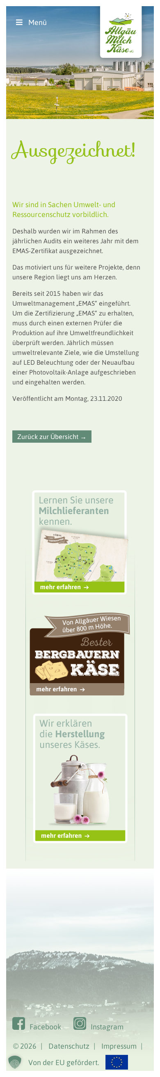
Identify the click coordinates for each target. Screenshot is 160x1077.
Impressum (119, 1046)
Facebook (45, 1026)
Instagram (107, 1026)
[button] (15, 1062)
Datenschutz (68, 1046)
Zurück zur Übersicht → (52, 436)
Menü (37, 22)
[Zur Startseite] (121, 64)
